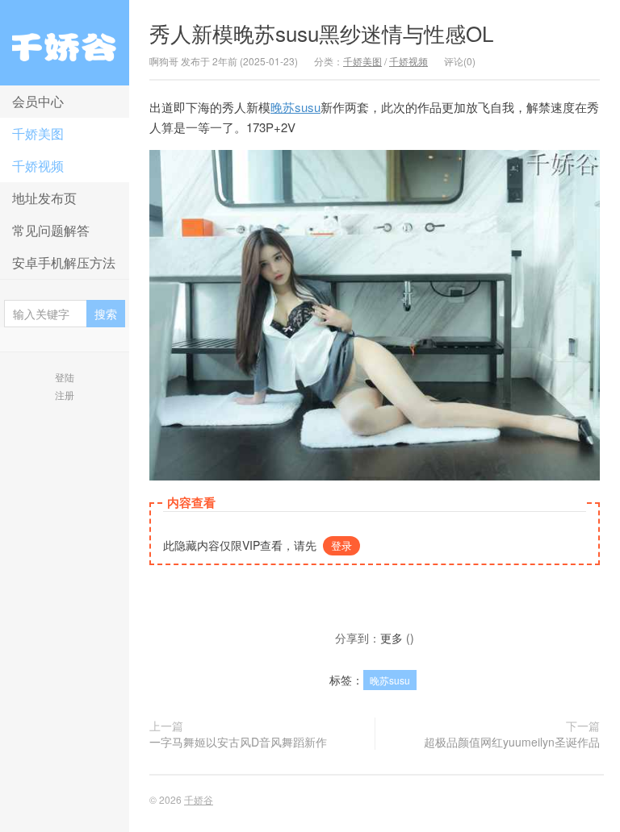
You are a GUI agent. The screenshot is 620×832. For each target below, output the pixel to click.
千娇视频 (38, 165)
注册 (64, 394)
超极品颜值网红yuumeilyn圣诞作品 (512, 742)
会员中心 (38, 101)
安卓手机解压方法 (63, 262)
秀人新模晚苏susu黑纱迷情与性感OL (321, 33)
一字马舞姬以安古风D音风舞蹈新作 (238, 742)
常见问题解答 (51, 230)
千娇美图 (38, 133)
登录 (341, 545)
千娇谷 (64, 42)
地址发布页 (44, 198)
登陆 (64, 377)
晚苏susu (295, 106)
